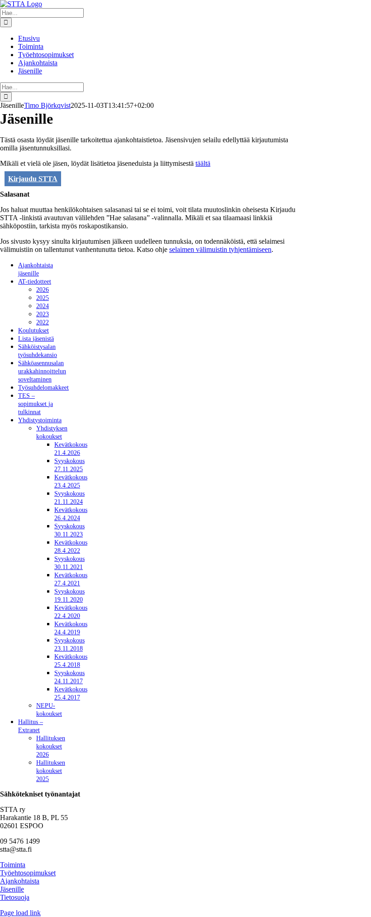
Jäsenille (12, 889)
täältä (202, 163)
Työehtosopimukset (28, 873)
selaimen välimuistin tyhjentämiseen (220, 249)
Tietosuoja (14, 897)
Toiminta (12, 865)
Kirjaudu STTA (32, 179)
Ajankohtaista (19, 881)
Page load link (20, 913)
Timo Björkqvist (47, 105)
